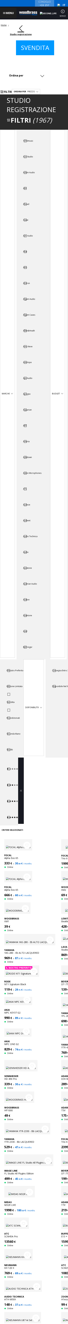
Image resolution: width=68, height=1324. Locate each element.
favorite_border (27, 845)
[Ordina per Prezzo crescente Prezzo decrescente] (26, 75)
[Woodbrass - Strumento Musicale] (28, 13)
